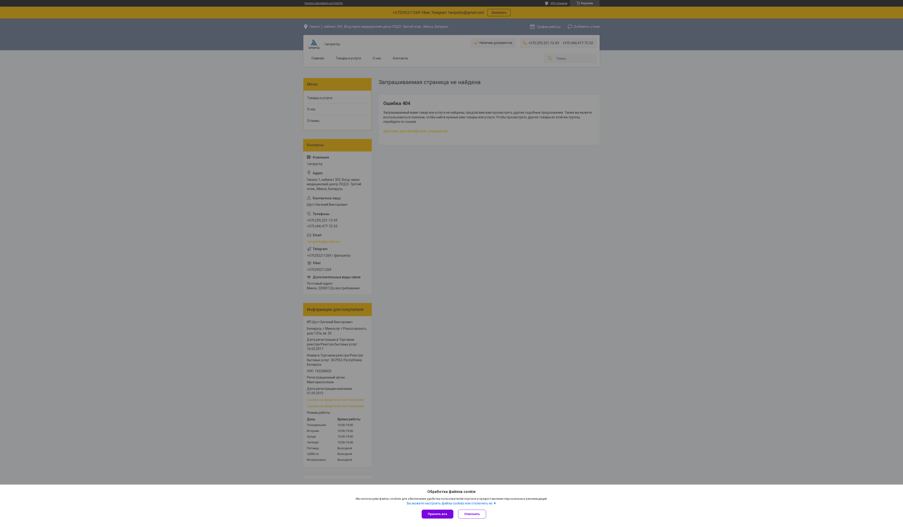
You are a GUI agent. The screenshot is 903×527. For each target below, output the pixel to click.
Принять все (437, 514)
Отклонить (472, 514)
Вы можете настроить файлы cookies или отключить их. (450, 503)
